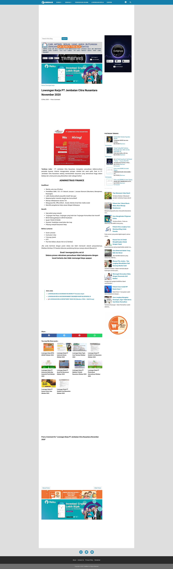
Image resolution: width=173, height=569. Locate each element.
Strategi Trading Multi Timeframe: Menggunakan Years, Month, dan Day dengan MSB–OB (121, 149)
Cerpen (109, 2)
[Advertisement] (86, 20)
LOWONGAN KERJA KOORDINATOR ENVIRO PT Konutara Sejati (66, 293)
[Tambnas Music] (71, 62)
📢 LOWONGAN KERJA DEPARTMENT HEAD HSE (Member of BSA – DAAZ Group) (71, 299)
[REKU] (71, 83)
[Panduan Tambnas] (71, 53)
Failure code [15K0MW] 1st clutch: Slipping (123, 179)
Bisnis (58, 2)
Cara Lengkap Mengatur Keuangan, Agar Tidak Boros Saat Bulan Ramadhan (122, 300)
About (74, 560)
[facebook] (49, 335)
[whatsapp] (94, 335)
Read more (122, 143)
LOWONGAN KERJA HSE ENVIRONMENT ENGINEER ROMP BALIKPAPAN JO (69, 296)
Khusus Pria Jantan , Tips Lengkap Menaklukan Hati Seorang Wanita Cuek (121, 263)
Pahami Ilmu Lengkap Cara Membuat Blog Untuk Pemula (121, 229)
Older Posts (97, 488)
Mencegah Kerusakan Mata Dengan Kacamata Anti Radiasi (122, 276)
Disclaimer (97, 560)
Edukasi (68, 2)
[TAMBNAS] (47, 2)
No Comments (109, 145)
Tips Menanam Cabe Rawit (121, 193)
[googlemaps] (86, 552)
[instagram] (81, 552)
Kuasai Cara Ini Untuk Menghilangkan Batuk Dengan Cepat (120, 242)
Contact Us (81, 560)
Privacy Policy (89, 560)
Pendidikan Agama (81, 2)
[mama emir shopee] (71, 498)
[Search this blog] (130, 2)
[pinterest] (79, 335)
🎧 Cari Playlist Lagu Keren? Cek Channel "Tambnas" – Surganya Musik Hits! (123, 160)
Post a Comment (55, 99)
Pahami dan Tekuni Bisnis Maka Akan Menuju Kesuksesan (121, 206)
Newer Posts (46, 488)
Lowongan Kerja (97, 2)
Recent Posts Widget (108, 188)
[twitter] (64, 335)
